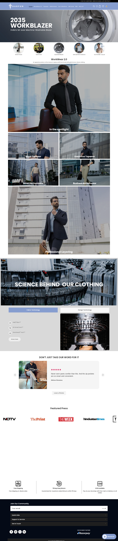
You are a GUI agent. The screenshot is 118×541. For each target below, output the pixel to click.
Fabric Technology (33, 310)
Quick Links (16, 515)
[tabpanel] (59, 26)
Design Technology (85, 310)
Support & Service (18, 519)
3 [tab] (60, 41)
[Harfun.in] (16, 6)
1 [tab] (55, 41)
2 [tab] (58, 41)
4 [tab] (63, 41)
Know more (14, 339)
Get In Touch (16, 524)
